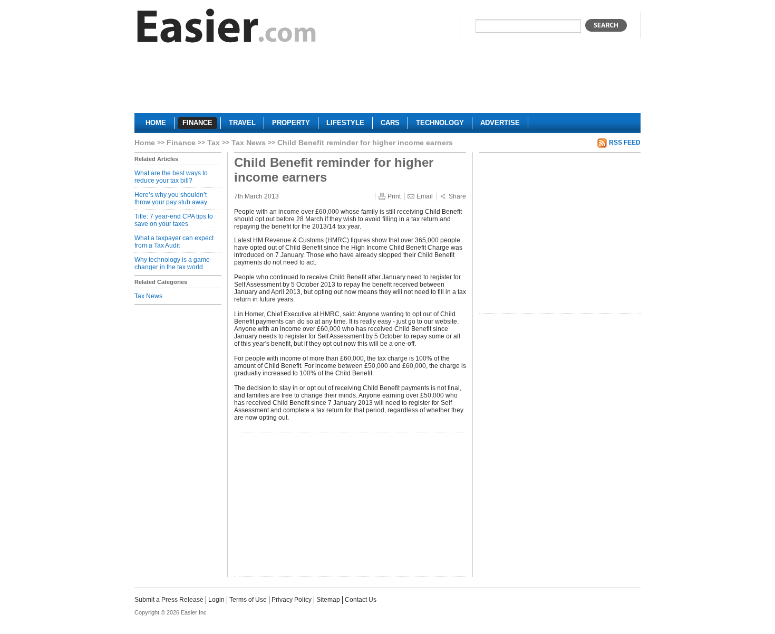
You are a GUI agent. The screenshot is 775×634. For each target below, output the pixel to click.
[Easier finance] (226, 28)
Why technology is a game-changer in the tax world (173, 263)
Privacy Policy (292, 599)
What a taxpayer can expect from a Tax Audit (174, 241)
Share (457, 196)
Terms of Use (248, 599)
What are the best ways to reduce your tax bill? (171, 176)
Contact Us (360, 599)
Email (424, 196)
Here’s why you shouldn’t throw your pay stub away (170, 198)
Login (216, 599)
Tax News (248, 142)
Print (394, 196)
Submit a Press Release (169, 599)
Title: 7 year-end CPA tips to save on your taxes (173, 220)
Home (144, 142)
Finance (181, 142)
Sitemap (328, 599)
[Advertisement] (387, 82)
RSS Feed (625, 142)
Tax (213, 142)
